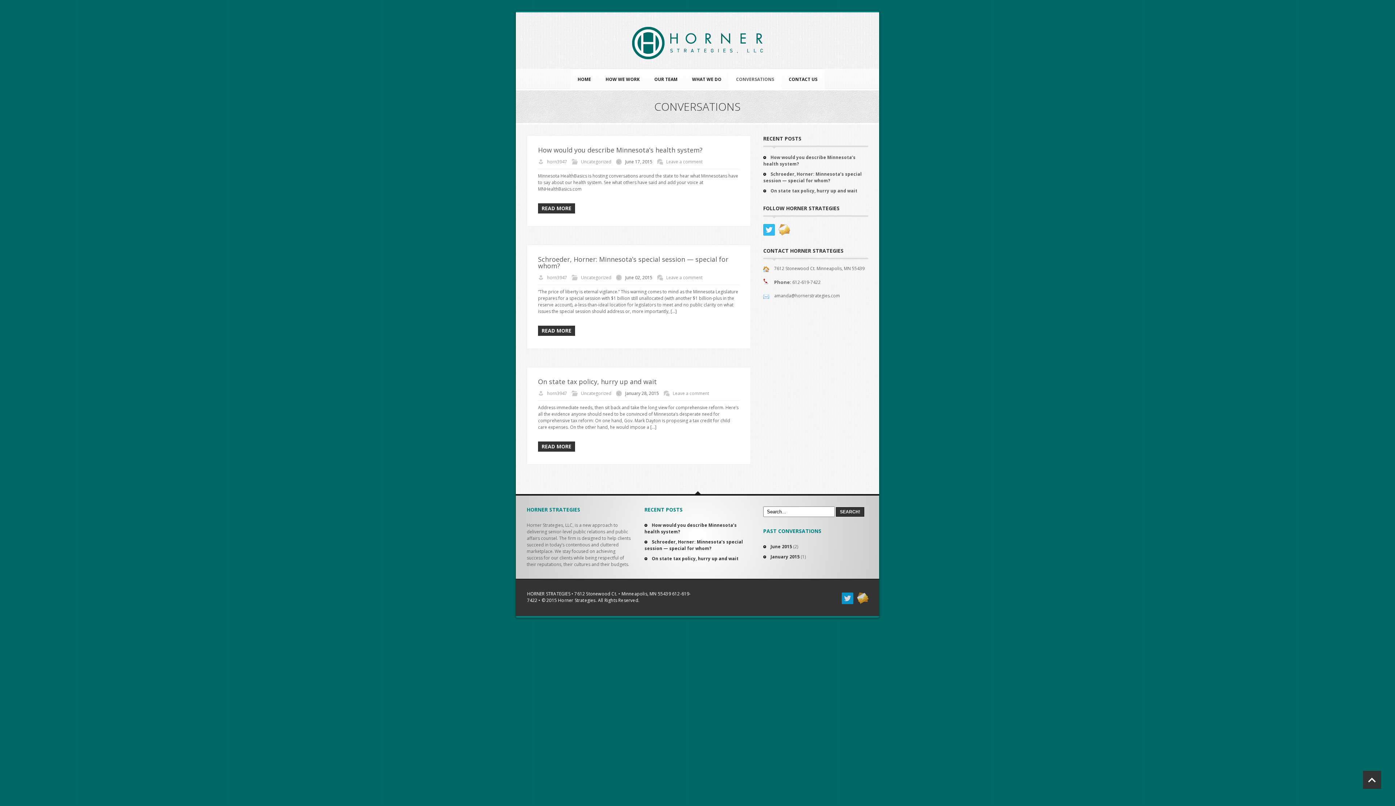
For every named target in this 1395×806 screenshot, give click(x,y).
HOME (584, 79)
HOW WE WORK (623, 79)
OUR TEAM (666, 79)
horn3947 (557, 162)
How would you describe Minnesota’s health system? (620, 150)
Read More (556, 208)
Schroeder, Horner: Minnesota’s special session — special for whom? (633, 262)
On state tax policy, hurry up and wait (597, 381)
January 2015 (785, 557)
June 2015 (781, 547)
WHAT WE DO (706, 79)
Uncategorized (596, 162)
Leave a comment (684, 162)
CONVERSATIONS (755, 79)
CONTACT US (803, 79)
